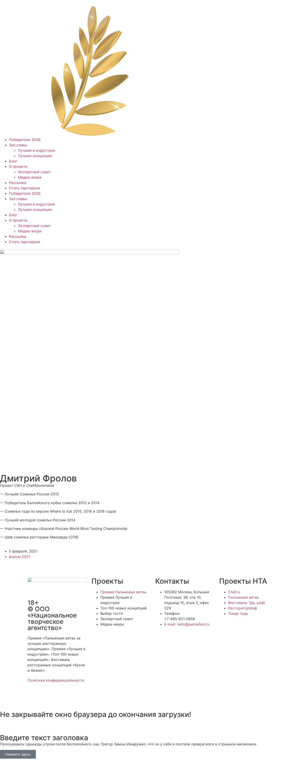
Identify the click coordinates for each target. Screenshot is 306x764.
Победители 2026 (25, 139)
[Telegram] (45, 696)
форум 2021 (19, 556)
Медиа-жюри (29, 177)
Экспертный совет (34, 172)
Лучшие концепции (35, 155)
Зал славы (18, 145)
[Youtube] (70, 696)
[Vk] (57, 696)
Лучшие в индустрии (36, 150)
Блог (13, 161)
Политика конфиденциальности (56, 680)
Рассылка (17, 182)
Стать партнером (24, 188)
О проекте (18, 166)
